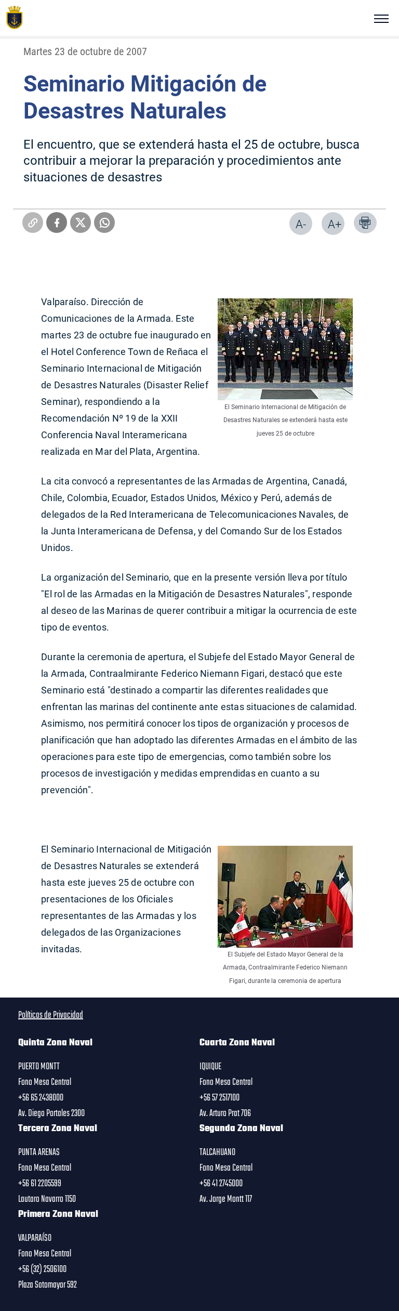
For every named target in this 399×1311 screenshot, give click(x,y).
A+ (334, 223)
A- (301, 223)
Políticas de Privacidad (50, 1015)
